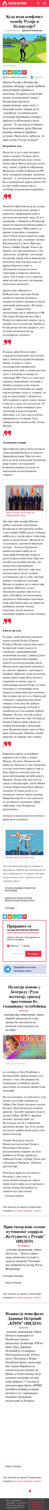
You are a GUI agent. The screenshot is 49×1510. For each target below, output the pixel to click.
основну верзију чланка (27, 1211)
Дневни (27, 946)
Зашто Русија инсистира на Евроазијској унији (20, 514)
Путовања (24, 1246)
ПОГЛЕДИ (10, 908)
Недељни (14, 946)
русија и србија (14, 1196)
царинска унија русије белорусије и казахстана (20, 899)
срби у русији (13, 1283)
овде (19, 1505)
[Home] (5, 3)
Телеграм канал (22, 970)
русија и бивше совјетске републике (20, 889)
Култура (24, 1011)
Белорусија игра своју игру (20, 857)
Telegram (38, 77)
